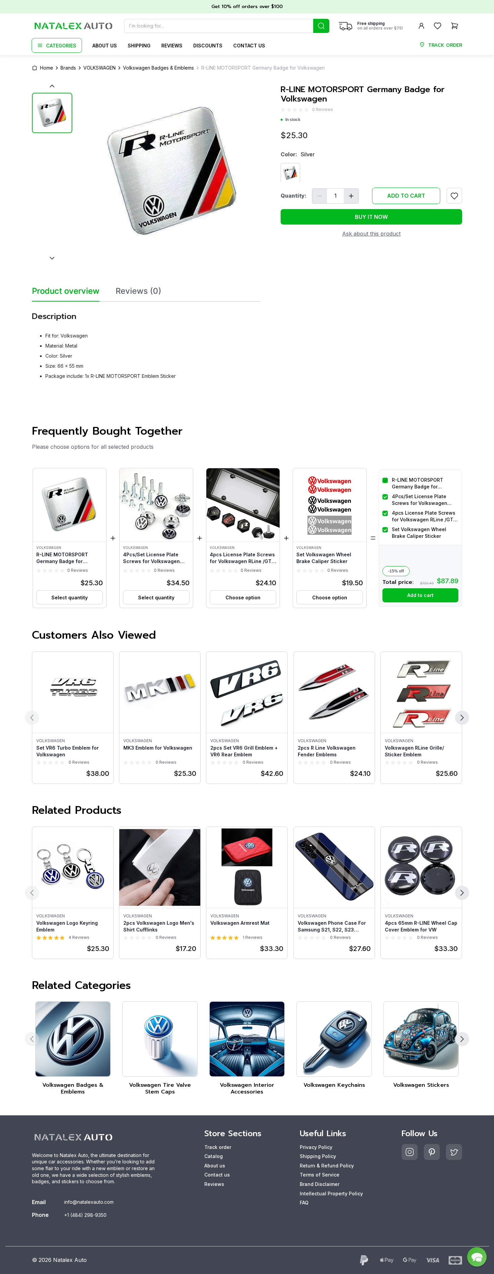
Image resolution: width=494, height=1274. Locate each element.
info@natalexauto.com (89, 1202)
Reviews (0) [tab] (138, 291)
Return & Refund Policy (327, 1165)
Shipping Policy (318, 1156)
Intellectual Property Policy (331, 1193)
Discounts (207, 45)
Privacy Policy (316, 1147)
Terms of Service (319, 1175)
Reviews (171, 45)
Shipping (139, 45)
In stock (292, 120)
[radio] (283, 109)
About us (104, 45)
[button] (70, 538)
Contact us (249, 45)
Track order (217, 1147)
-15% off (396, 571)
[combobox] (226, 26)
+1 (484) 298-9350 (85, 1215)
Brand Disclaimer (319, 1184)
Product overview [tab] (65, 291)
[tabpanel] (146, 343)
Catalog (213, 1156)
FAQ (304, 1202)
